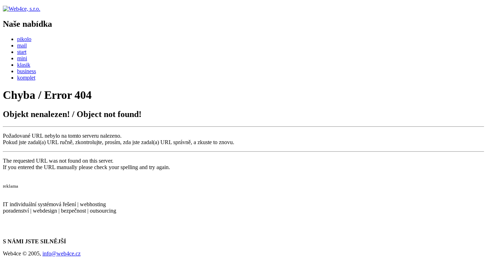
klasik (23, 65)
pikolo (24, 39)
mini (22, 58)
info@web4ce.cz (61, 253)
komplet (26, 78)
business (26, 71)
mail (22, 45)
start (21, 52)
